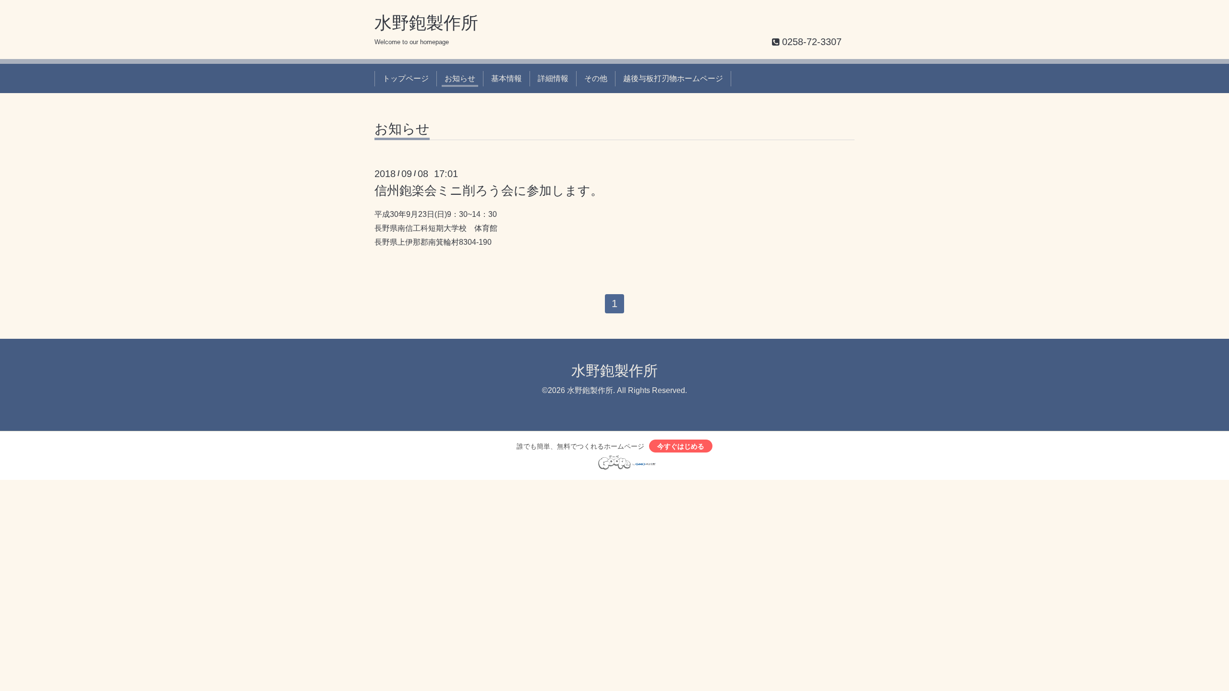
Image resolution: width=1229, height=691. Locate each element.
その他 (595, 78)
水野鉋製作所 (426, 23)
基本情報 (506, 78)
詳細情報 (553, 78)
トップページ (406, 78)
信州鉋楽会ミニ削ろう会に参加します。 (488, 190)
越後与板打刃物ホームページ (673, 78)
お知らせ (460, 78)
